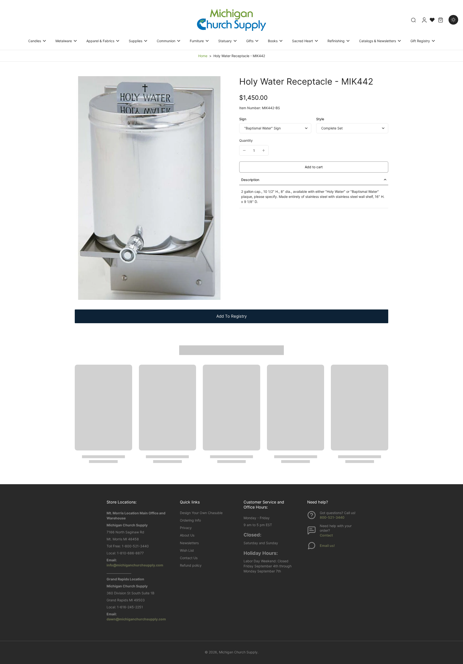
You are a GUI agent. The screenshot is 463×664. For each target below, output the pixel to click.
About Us (187, 535)
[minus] (244, 150)
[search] (413, 20)
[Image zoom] (149, 188)
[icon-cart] (440, 20)
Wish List (187, 550)
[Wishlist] (432, 20)
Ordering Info (190, 520)
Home (202, 56)
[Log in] (424, 20)
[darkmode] (453, 20)
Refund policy (191, 565)
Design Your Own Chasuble (201, 513)
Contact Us (188, 558)
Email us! (327, 545)
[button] (313, 166)
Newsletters (189, 543)
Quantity (246, 140)
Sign (242, 119)
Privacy (186, 528)
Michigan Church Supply (238, 652)
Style (320, 119)
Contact (326, 535)
